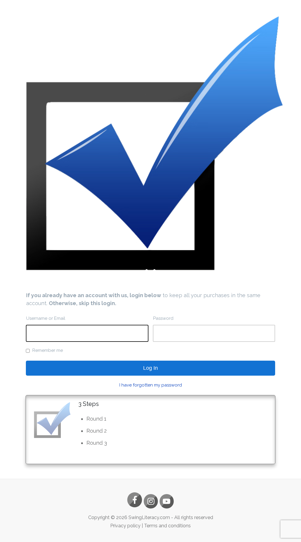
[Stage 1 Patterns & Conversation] (150, 143)
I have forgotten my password (150, 385)
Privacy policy (125, 525)
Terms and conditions (167, 525)
